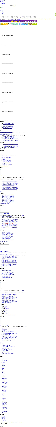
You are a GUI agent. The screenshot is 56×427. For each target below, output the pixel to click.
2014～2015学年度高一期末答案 (7, 128)
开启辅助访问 (2, 1)
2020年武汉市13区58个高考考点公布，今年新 (6, 134)
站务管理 (5, 411)
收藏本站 (4, 0)
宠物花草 (5, 404)
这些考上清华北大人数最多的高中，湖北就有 (11, 301)
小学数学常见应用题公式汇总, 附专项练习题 (12, 140)
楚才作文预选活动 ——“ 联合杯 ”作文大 (11, 147)
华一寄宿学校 (3, 416)
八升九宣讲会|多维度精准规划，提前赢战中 (10, 259)
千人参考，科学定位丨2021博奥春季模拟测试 (6, 132)
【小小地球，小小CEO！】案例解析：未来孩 (11, 227)
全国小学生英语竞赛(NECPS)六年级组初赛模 (8, 200)
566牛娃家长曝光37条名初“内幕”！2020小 (12, 138)
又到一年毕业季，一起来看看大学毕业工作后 (8, 233)
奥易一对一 (5, 408)
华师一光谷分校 (4, 417)
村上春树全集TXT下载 (8, 340)
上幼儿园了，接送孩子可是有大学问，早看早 (11, 186)
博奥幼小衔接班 (4, 163)
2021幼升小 (3, 182)
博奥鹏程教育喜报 (4, 159)
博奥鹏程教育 (3, 330)
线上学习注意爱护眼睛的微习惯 (10, 137)
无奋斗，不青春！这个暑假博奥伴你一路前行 (11, 221)
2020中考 (4, 136)
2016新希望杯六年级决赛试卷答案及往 (8, 124)
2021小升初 (3, 224)
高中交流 (17, 16)
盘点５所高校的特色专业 (8, 302)
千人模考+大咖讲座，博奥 (4, 213)
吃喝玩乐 (28, 17)
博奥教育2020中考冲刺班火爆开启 (6, 157)
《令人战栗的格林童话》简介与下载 (7, 349)
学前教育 (3, 17)
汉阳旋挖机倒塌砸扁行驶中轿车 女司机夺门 (11, 337)
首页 (2, 11)
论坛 (3, 12)
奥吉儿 (8, 408)
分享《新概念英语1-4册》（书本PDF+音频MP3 (8, 275)
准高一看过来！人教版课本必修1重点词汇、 (11, 294)
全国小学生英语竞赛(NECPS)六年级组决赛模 (8, 198)
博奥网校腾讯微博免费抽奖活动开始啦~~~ (7, 277)
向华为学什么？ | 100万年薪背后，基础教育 (11, 220)
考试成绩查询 (18, 19)
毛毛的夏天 (7, 308)
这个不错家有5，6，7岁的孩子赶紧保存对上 (11, 189)
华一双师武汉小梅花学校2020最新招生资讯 (12, 144)
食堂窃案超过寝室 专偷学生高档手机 (7, 232)
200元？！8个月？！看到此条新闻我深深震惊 (11, 336)
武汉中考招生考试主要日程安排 (10, 136)
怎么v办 (16, 19)
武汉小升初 (3, 418)
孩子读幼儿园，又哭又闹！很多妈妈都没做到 (11, 183)
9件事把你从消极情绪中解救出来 (6, 238)
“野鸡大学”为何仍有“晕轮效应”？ (6, 237)
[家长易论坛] (2, 3)
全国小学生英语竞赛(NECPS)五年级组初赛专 (8, 202)
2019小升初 (7, 203)
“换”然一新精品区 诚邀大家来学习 (6, 270)
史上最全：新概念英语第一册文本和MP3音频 (8, 271)
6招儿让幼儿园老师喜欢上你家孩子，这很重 (11, 184)
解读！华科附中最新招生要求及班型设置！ (10, 261)
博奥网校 (35, 17)
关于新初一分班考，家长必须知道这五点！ (11, 256)
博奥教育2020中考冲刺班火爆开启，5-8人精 (12, 146)
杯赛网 (24, 16)
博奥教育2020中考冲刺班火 (4, 251)
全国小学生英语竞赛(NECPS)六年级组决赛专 (8, 195)
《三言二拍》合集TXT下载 (8, 339)
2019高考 (3, 391)
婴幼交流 (3, 16)
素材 (2, 369)
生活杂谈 (28, 16)
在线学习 (3, 13)
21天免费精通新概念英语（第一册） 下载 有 (8, 274)
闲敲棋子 (6, 313)
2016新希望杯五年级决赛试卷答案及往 (8, 123)
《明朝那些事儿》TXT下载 (8, 338)
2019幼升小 (3, 379)
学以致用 (6, 306)
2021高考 (3, 296)
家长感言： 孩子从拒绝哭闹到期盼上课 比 (11, 182)
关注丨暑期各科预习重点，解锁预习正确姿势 (11, 257)
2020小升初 (4, 137)
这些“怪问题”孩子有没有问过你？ (9, 185)
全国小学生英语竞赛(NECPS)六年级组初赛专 (8, 196)
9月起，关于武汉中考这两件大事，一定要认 (11, 263)
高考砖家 (6, 310)
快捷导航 (1, 10)
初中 (20, 17)
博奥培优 (35, 16)
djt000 (5, 311)
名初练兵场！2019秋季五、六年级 (6, 161)
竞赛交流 (3, 399)
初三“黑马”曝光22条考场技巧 (9, 265)
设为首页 (1, 0)
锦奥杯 (24, 17)
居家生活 (31, 16)
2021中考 (3, 259)
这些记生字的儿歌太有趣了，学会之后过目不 (11, 188)
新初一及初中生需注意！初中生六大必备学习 (11, 264)
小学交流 (8, 16)
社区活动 (3, 412)
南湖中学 (13, 19)
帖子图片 (3, 375)
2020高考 (3, 294)
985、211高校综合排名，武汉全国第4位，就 (11, 297)
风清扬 (5, 307)
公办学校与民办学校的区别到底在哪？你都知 (11, 219)
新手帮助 (3, 411)
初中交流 (12, 16)
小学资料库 (8, 17)
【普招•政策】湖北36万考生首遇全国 (10, 298)
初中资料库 (12, 17)
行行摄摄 (3, 403)
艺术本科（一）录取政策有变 (9, 296)
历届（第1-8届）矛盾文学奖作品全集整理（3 (8, 353)
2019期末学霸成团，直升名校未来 (6, 160)
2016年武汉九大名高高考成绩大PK (9, 300)
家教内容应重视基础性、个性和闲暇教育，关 (11, 181)
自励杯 (3, 398)
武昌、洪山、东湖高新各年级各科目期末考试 (8, 272)
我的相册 (3, 372)
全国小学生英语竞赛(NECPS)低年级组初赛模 (8, 201)
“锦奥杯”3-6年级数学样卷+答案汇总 (6, 199)
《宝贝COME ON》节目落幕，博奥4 (7, 164)
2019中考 (7, 241)
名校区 (6, 383)
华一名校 (3, 408)
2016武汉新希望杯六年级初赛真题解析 (8, 126)
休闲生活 (3, 401)
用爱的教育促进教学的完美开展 (6, 276)
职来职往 (3, 395)
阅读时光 (31, 17)
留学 (3, 394)
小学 (20, 16)
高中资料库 (17, 17)
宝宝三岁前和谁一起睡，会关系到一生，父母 (11, 187)
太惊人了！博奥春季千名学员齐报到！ (7, 273)
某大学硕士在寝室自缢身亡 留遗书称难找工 (8, 236)
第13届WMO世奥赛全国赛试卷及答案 (8, 127)
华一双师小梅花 (4, 420)
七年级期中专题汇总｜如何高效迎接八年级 (10, 260)
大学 (2, 394)
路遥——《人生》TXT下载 (5, 352)
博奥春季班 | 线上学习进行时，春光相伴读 (11, 225)
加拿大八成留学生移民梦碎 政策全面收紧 (7, 234)
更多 (1, 191)
